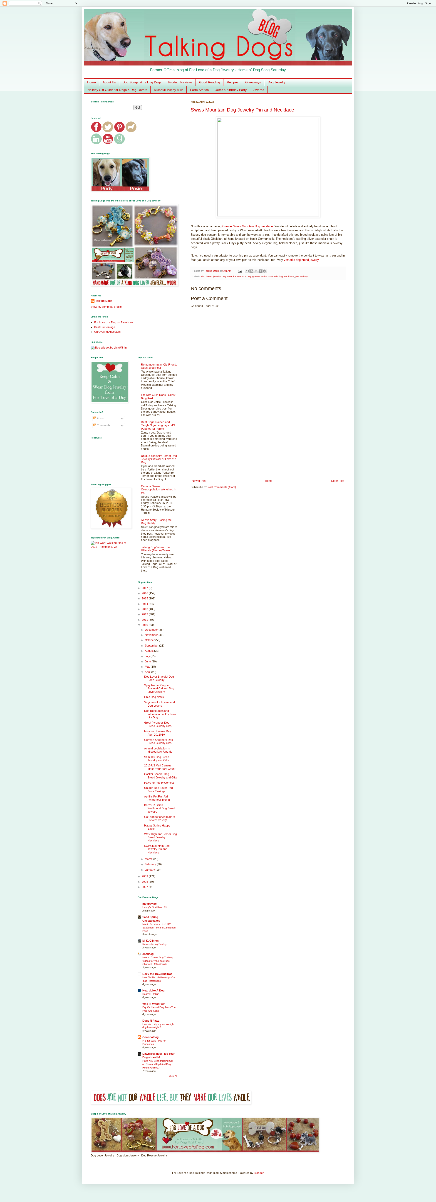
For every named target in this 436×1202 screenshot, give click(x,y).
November (152, 635)
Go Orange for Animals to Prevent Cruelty (159, 818)
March (149, 859)
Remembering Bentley (154, 944)
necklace (289, 276)
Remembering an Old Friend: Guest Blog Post (159, 366)
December (152, 629)
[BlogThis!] (251, 271)
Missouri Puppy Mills (168, 90)
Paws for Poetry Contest (159, 782)
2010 (145, 625)
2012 (145, 614)
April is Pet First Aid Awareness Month (157, 798)
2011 (145, 619)
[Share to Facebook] (260, 271)
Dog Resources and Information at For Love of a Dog (160, 714)
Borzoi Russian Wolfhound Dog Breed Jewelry (159, 808)
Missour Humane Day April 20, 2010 (157, 733)
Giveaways (253, 82)
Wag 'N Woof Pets (153, 1004)
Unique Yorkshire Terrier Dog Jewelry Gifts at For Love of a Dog (159, 459)
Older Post (337, 480)
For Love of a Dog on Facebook (113, 322)
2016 (145, 593)
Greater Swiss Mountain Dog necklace (247, 226)
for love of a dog (242, 276)
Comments (103, 425)
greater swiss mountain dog (267, 276)
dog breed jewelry (210, 276)
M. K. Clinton (150, 940)
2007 (145, 887)
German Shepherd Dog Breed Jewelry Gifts (158, 741)
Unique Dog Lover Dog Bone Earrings (158, 789)
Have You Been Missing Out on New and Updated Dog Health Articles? (157, 1064)
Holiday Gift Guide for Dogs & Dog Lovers (117, 90)
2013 (145, 609)
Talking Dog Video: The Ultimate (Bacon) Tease (155, 549)
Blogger (258, 1173)
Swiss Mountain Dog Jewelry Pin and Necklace (242, 110)
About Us (109, 82)
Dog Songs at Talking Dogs (142, 82)
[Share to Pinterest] (264, 271)
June (148, 661)
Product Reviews (180, 82)
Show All (173, 1076)
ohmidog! (148, 954)
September (152, 645)
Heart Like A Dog (153, 990)
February (151, 864)
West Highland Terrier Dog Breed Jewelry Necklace (160, 837)
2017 (145, 588)
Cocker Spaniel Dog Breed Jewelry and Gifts (160, 776)
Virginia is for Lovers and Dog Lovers (159, 704)
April (148, 672)
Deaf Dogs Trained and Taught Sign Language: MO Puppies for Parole (158, 425)
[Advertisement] (268, 442)
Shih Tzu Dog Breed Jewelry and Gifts (156, 759)
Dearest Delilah (150, 994)
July (148, 656)
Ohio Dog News (154, 697)
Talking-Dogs (103, 301)
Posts (100, 418)
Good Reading (209, 82)
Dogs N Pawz (150, 1020)
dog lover (227, 276)
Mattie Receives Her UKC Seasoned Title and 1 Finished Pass (159, 927)
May (148, 666)
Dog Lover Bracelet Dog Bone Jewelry (159, 678)
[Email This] (247, 271)
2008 (145, 881)
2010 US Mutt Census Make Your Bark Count (159, 767)
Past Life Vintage (104, 327)
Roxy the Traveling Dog (157, 974)
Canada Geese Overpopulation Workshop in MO (158, 489)
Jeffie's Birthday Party (231, 90)
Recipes (232, 82)
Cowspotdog (150, 1037)
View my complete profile (106, 306)
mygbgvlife (149, 903)
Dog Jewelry (276, 82)
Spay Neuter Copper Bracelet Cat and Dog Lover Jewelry (159, 688)
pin (297, 276)
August (149, 650)
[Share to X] (256, 271)
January (150, 869)
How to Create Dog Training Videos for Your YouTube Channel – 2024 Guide (157, 961)
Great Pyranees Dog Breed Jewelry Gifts (157, 724)
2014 (145, 604)
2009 (145, 876)
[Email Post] (240, 270)
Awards (258, 90)
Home (91, 82)
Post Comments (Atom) (222, 487)
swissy (304, 276)
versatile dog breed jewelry (301, 260)
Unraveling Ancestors (107, 331)
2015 (145, 598)
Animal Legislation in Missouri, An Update (158, 750)
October (150, 640)
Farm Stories (199, 90)
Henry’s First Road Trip (155, 907)
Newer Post (199, 480)
